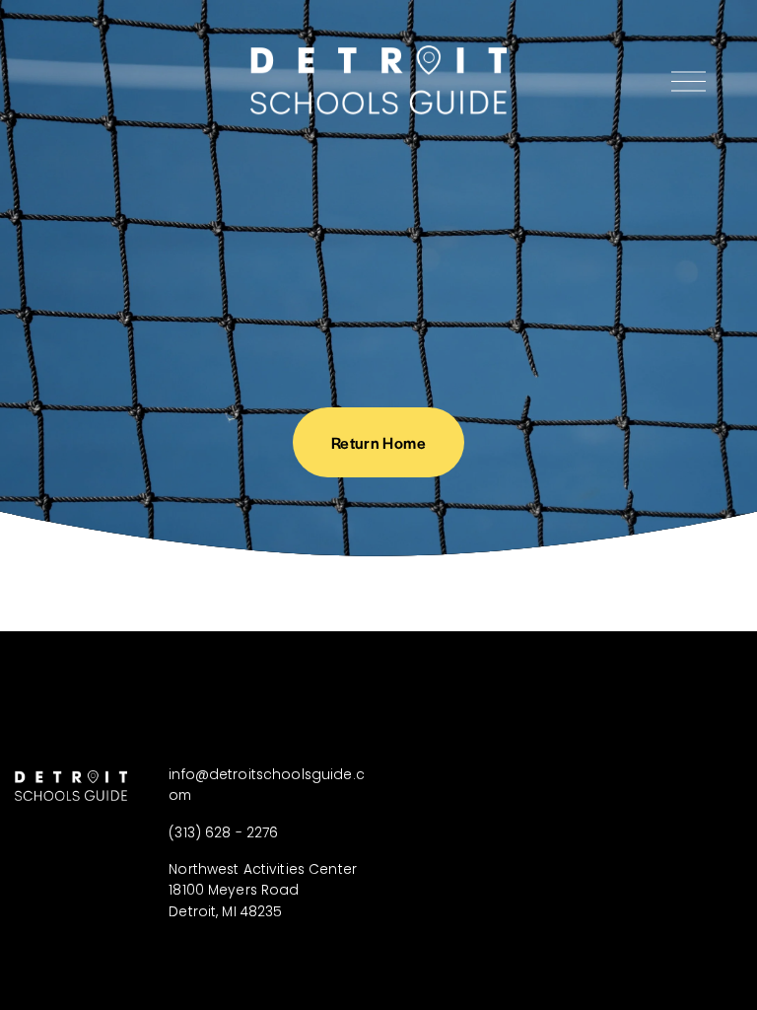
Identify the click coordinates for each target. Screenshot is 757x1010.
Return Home (378, 442)
